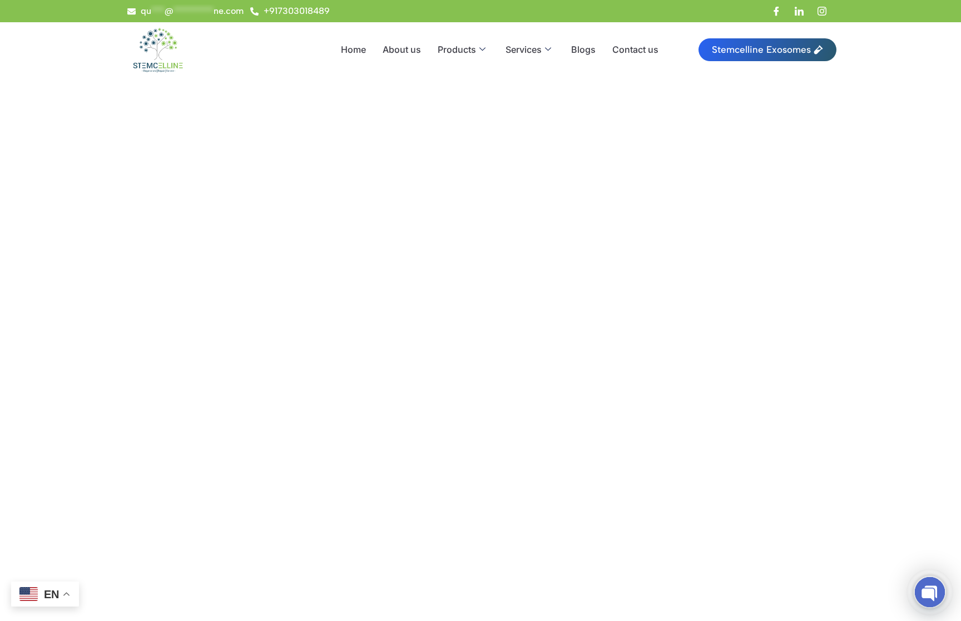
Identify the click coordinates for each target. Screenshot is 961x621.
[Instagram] (822, 11)
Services (524, 49)
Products (457, 49)
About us (402, 49)
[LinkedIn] (799, 11)
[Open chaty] (930, 592)
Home (353, 49)
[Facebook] (776, 11)
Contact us (635, 49)
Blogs (583, 49)
